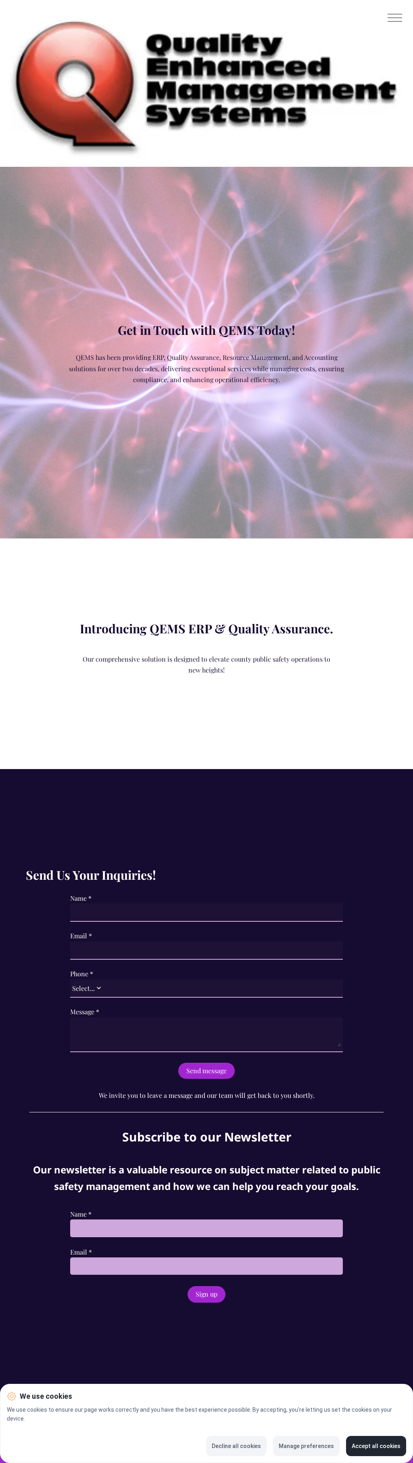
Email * (81, 936)
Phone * (81, 973)
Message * (84, 1011)
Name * (81, 898)
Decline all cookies (236, 1446)
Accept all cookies (376, 1446)
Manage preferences (306, 1446)
